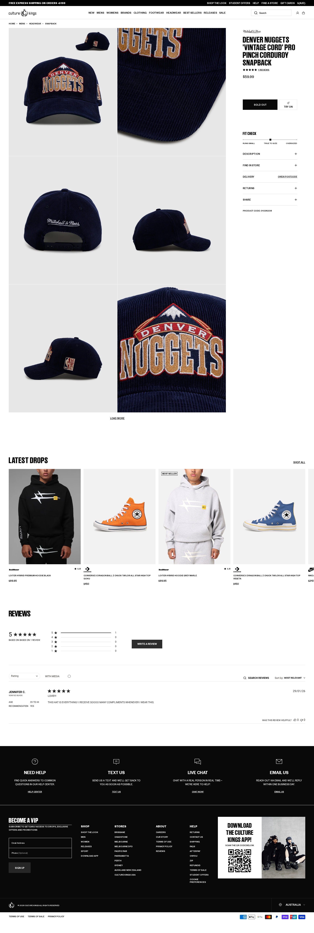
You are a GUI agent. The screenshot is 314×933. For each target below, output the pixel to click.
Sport (84, 851)
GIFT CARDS (287, 3)
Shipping (195, 841)
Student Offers (199, 874)
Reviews (160, 851)
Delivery (270, 176)
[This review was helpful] (295, 720)
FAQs (192, 846)
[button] (303, 13)
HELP (256, 3)
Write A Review (147, 643)
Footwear (156, 12)
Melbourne (121, 841)
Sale (222, 12)
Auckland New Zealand (127, 870)
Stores (120, 826)
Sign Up (20, 868)
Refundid (195, 865)
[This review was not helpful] (301, 720)
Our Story (162, 836)
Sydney (118, 865)
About (161, 826)
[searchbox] (259, 677)
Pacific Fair (120, 851)
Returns (195, 832)
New (91, 12)
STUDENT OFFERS (239, 3)
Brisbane (119, 832)
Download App (89, 855)
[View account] (297, 13)
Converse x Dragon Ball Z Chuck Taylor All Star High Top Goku (117, 577)
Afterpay (195, 851)
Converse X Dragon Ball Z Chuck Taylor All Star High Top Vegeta (266, 577)
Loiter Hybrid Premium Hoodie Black (30, 575)
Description (251, 153)
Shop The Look (89, 832)
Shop (85, 826)
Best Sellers (192, 12)
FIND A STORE (269, 3)
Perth (117, 860)
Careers (161, 832)
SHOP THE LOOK (216, 3)
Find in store (251, 165)
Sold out (260, 104)
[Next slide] (305, 516)
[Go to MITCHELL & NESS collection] (252, 31)
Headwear (173, 12)
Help (193, 826)
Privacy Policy (164, 846)
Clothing (140, 12)
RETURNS (248, 188)
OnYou (193, 855)
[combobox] (271, 13)
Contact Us (196, 836)
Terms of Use (163, 841)
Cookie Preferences (198, 881)
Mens (100, 12)
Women (85, 841)
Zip (191, 860)
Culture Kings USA (125, 874)
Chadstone (121, 836)
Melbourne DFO (123, 846)
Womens (112, 12)
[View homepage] (22, 12)
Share (247, 199)
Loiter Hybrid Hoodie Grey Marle (177, 575)
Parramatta (121, 855)
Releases (210, 12)
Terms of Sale (198, 870)
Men (83, 836)
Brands (126, 12)
